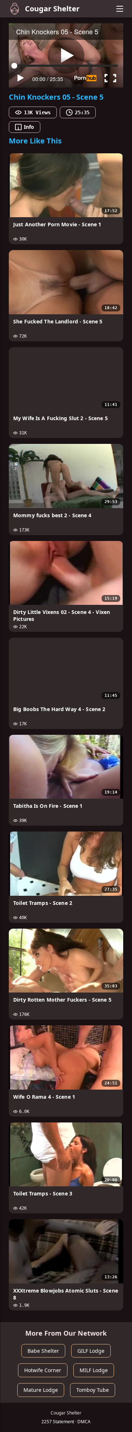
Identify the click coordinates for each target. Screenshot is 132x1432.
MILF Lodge (94, 1370)
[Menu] (119, 9)
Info (29, 126)
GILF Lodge (90, 1350)
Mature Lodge (40, 1389)
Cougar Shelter (52, 9)
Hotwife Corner (42, 1370)
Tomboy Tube (92, 1389)
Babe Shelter (43, 1350)
